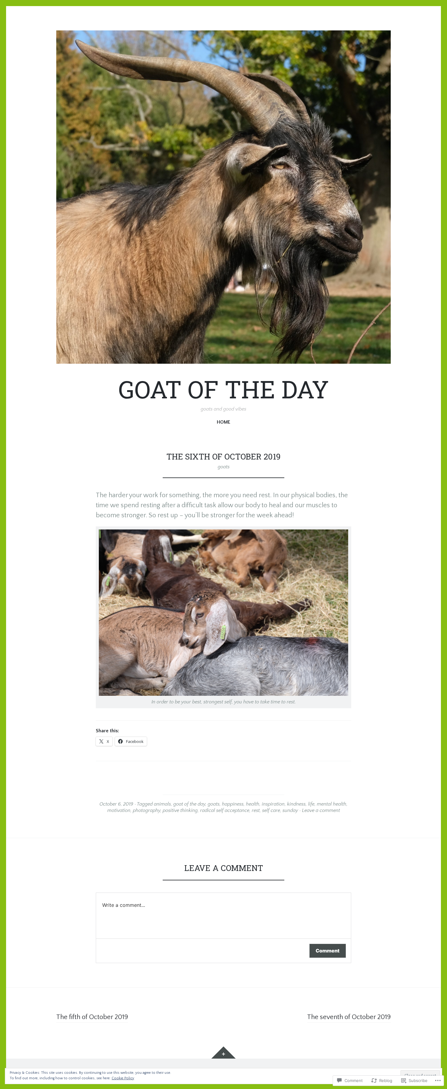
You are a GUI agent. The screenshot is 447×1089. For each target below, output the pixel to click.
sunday (290, 810)
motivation (118, 810)
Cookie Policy (123, 1078)
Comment (328, 951)
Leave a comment (321, 810)
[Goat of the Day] (223, 197)
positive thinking (180, 810)
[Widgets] (223, 1052)
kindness (296, 804)
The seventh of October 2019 (349, 1017)
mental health (331, 804)
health (252, 804)
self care (271, 810)
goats (224, 467)
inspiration (273, 804)
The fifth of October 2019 (92, 1017)
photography (146, 810)
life (311, 804)
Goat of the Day (223, 389)
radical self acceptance (224, 810)
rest (256, 810)
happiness (233, 804)
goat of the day (189, 804)
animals (162, 804)
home (223, 422)
